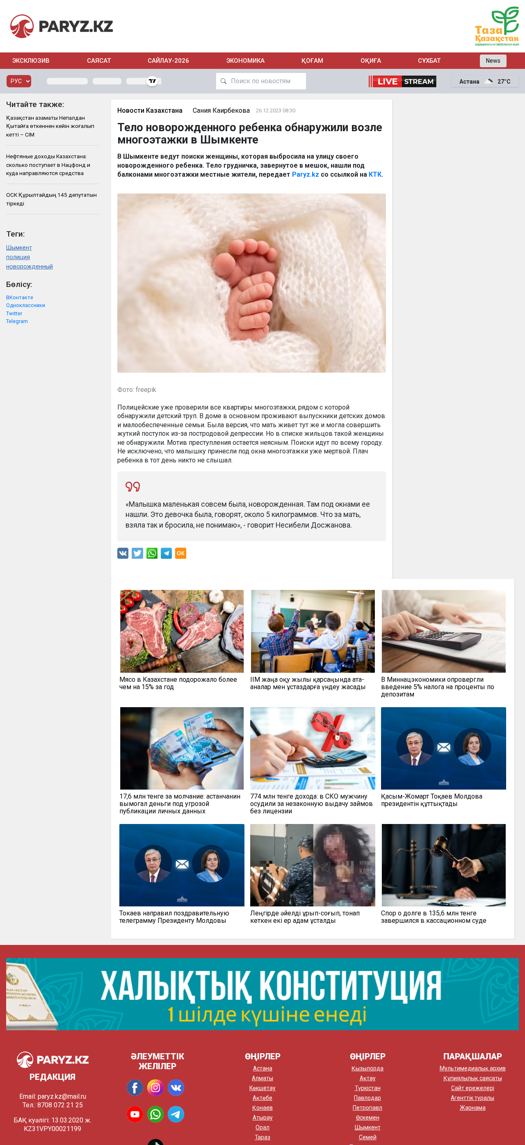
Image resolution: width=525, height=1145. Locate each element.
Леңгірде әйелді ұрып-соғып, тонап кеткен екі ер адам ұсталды (305, 917)
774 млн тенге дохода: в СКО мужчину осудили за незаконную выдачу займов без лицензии (311, 804)
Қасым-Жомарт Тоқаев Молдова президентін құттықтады (431, 800)
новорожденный (29, 266)
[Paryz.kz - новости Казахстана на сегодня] (61, 26)
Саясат (99, 60)
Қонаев (262, 1107)
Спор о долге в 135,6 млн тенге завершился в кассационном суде (433, 917)
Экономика (245, 60)
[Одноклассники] (180, 555)
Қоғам (312, 60)
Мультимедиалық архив (473, 1068)
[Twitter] (137, 555)
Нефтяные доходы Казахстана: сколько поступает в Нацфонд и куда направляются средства (48, 164)
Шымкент (19, 247)
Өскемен (367, 1117)
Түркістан (368, 1088)
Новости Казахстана (150, 110)
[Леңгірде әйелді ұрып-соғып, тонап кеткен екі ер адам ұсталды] (312, 865)
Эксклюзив (31, 60)
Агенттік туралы (472, 1098)
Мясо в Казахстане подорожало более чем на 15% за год (178, 683)
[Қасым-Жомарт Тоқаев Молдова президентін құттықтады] (443, 748)
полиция (18, 257)
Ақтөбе (262, 1098)
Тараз (262, 1137)
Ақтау (368, 1078)
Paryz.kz (305, 174)
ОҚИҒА (371, 60)
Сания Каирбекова (221, 110)
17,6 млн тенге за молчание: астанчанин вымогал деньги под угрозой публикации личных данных (179, 804)
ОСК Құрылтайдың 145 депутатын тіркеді (51, 198)
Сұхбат (429, 60)
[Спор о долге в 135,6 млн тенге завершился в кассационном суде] (443, 865)
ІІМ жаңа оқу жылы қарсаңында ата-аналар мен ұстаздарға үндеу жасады (308, 683)
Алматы (262, 1078)
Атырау (263, 1117)
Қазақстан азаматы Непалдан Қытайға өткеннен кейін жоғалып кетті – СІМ (50, 126)
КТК (375, 174)
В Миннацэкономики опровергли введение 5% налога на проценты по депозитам (437, 687)
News (493, 60)
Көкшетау (262, 1088)
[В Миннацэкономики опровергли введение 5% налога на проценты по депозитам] (443, 631)
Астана (262, 1068)
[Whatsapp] (152, 555)
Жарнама (473, 1107)
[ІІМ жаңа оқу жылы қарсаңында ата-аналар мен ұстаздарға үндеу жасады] (312, 631)
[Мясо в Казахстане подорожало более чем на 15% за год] (181, 631)
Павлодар (367, 1098)
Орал (262, 1127)
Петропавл (367, 1107)
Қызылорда (367, 1068)
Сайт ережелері (472, 1088)
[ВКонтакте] (122, 555)
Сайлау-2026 (168, 60)
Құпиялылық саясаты (472, 1078)
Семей (368, 1137)
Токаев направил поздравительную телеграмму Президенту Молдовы (174, 917)
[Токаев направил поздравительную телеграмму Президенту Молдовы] (181, 865)
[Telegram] (166, 555)
